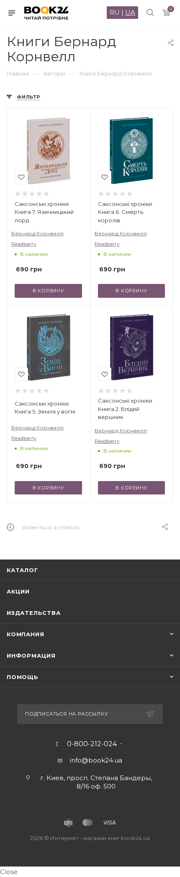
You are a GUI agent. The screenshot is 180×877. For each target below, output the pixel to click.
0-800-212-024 (92, 744)
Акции (18, 591)
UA (130, 12)
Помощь (23, 677)
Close (9, 872)
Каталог (22, 570)
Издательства (34, 612)
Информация (31, 655)
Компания (25, 634)
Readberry (23, 244)
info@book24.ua (96, 760)
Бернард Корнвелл (37, 233)
